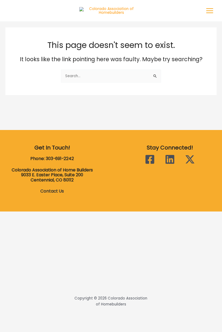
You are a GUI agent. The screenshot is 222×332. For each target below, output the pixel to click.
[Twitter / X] (190, 159)
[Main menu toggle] (210, 11)
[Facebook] (149, 159)
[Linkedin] (170, 159)
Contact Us (52, 191)
